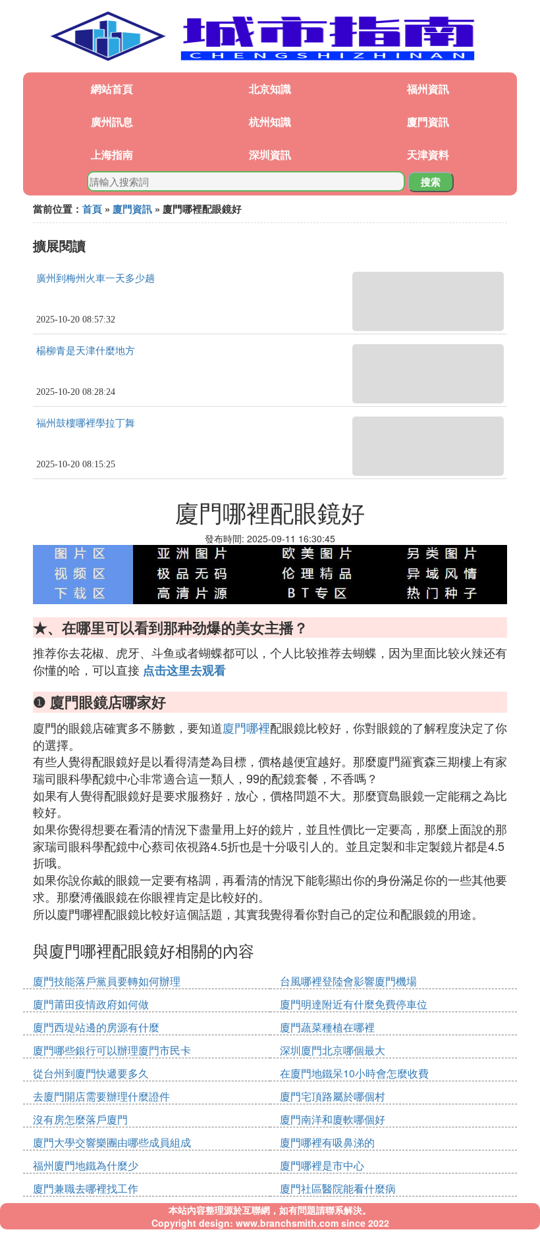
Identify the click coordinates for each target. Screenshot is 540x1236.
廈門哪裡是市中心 (322, 1165)
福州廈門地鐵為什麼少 (85, 1165)
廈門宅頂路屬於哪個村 (332, 1096)
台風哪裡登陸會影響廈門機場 (348, 981)
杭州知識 (270, 121)
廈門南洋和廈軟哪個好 (332, 1119)
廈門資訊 (428, 121)
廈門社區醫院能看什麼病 (338, 1188)
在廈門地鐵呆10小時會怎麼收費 (354, 1073)
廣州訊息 (112, 121)
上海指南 (112, 154)
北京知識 (270, 88)
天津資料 (428, 154)
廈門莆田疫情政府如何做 (91, 1004)
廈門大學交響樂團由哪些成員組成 (112, 1142)
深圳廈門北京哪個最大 (332, 1050)
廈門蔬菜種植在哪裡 (327, 1027)
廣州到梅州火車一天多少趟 (95, 278)
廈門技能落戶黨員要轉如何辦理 (106, 981)
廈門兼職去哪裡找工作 (85, 1188)
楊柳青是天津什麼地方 (85, 351)
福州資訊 (428, 88)
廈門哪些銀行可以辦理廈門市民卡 (112, 1050)
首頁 (92, 208)
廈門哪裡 (246, 727)
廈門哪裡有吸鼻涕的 (327, 1142)
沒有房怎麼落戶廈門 (80, 1119)
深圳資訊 (270, 154)
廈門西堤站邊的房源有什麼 (96, 1027)
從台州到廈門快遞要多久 (91, 1073)
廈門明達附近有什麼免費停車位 (353, 1004)
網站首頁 (112, 88)
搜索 (431, 181)
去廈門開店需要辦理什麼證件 (101, 1096)
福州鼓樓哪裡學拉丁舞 (85, 423)
